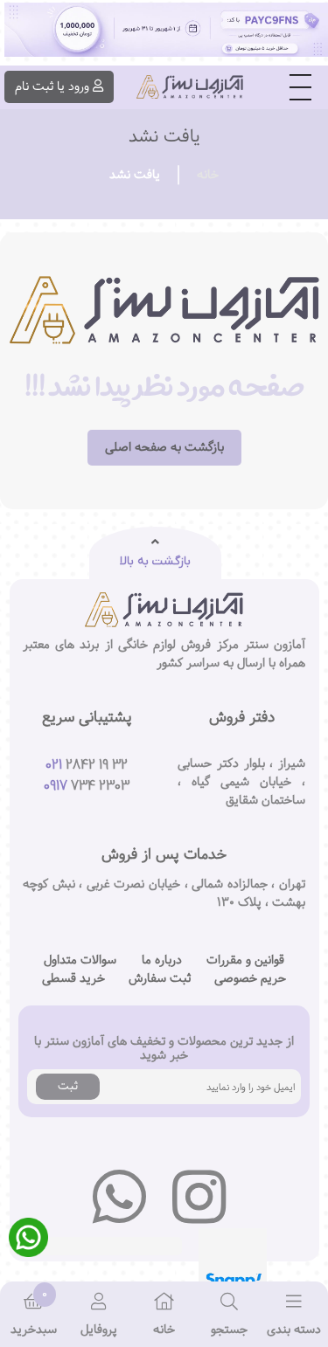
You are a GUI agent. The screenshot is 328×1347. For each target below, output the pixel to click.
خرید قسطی (73, 979)
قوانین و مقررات (245, 960)
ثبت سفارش (160, 979)
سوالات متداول (80, 960)
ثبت (68, 1086)
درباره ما (162, 960)
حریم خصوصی (250, 979)
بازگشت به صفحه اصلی (164, 447)
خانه (208, 174)
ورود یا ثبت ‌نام (52, 86)
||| (300, 87)
